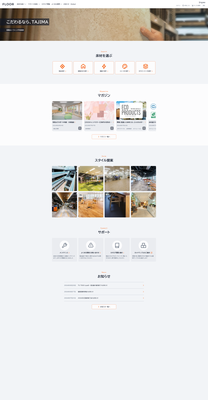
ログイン (178, 5)
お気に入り (187, 5)
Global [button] (73, 4)
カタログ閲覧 (46, 4)
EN (204, 5)
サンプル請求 (197, 5)
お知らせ (66, 4)
